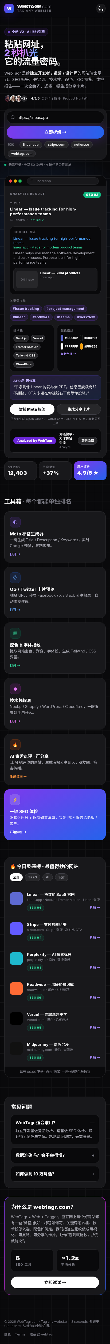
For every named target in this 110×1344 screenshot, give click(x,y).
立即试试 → (55, 1282)
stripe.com (56, 145)
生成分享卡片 (79, 409)
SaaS (32, 877)
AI (47, 877)
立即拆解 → (55, 132)
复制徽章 (87, 441)
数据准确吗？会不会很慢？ (55, 1155)
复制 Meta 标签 (32, 409)
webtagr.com (21, 154)
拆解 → (95, 907)
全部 (16, 877)
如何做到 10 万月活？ (55, 1173)
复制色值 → (68, 354)
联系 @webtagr (42, 1334)
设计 (61, 877)
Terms (20, 1334)
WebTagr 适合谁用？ (55, 1122)
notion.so (81, 145)
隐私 (7, 1334)
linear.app (31, 145)
